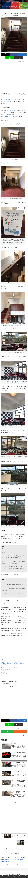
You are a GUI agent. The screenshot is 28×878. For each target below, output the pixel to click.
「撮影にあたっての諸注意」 (11, 116)
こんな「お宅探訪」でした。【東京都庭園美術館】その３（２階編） (19, 663)
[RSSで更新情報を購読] (20, 731)
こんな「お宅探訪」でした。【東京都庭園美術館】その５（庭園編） (6, 663)
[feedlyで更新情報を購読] (7, 731)
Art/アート (4, 681)
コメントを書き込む (14, 853)
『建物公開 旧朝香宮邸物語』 (10, 110)
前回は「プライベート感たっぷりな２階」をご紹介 (13, 99)
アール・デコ (17, 681)
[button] (18, 57)
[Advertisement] (14, 77)
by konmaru (10, 681)
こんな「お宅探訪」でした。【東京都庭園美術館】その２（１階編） (6, 671)
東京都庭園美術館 (5, 683)
